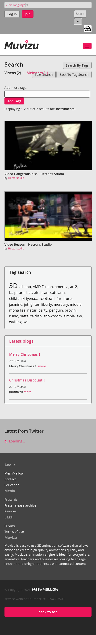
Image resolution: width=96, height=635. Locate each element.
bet (29, 292)
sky (79, 316)
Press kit (10, 499)
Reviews (10, 511)
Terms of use (14, 531)
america (61, 286)
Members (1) (37, 72)
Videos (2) (12, 72)
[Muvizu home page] (21, 44)
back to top (48, 611)
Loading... (16, 441)
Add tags (14, 101)
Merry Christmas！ (25, 354)
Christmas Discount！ (27, 380)
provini (71, 310)
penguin (56, 310)
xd (25, 321)
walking (15, 321)
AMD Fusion (43, 286)
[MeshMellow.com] (44, 589)
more (42, 366)
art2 (73, 286)
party (42, 310)
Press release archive (20, 505)
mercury (61, 304)
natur (32, 310)
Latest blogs (21, 341)
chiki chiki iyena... (23, 298)
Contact (10, 479)
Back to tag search (74, 74)
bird (37, 292)
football (47, 298)
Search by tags (77, 65)
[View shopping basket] (88, 28)
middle (75, 304)
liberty (46, 304)
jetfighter (32, 304)
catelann (57, 292)
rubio (13, 316)
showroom (53, 316)
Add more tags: (15, 87)
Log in (12, 14)
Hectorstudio (16, 178)
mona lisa (17, 310)
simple (69, 316)
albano (25, 286)
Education (11, 485)
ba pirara (17, 292)
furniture (64, 298)
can (45, 292)
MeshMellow (13, 473)
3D (13, 285)
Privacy (9, 526)
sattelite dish (31, 316)
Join (28, 14)
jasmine (15, 304)
